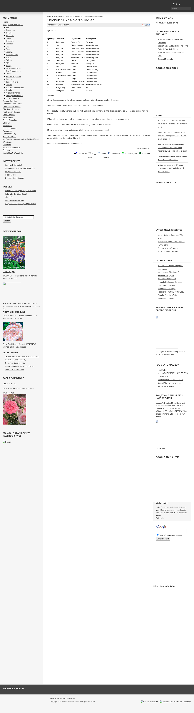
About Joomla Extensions (62, 699)
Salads (8, 74)
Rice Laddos (10, 175)
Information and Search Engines (171, 242)
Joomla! (53, 704)
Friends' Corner (9, 137)
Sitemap (6, 150)
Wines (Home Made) (14, 96)
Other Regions (9, 115)
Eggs (8, 49)
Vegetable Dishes (13, 93)
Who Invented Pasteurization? (170, 380)
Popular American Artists (168, 295)
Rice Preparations (13, 71)
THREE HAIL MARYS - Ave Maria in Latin (22, 356)
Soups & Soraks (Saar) (15, 87)
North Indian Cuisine (11, 112)
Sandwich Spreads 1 (13, 165)
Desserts (9, 44)
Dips (7, 46)
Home (49, 16)
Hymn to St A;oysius (166, 275)
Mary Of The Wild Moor (14, 369)
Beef (7, 27)
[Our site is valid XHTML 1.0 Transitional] (175, 702)
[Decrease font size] (179, 4)
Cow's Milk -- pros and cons (169, 383)
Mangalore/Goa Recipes (63, 16)
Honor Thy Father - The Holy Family (19, 366)
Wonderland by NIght (166, 289)
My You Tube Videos (11, 147)
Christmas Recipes (10, 109)
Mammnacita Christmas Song (170, 272)
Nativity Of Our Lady (166, 298)
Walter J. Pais (8, 393)
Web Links (7, 142)
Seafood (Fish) (12, 82)
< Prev (91, 157)
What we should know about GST (171, 52)
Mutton (8, 57)
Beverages (10, 30)
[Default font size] (176, 4)
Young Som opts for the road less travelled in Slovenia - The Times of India (172, 123)
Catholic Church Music (12, 104)
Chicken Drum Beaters (14, 178)
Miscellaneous (12, 55)
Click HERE (160, 448)
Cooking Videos (12, 98)
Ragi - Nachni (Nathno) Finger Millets (20, 204)
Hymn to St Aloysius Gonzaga (170, 282)
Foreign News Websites (167, 248)
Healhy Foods (163, 370)
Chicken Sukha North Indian (71, 19)
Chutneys (9, 41)
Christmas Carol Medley (15, 363)
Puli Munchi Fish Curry (14, 200)
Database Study (9, 134)
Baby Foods (8, 117)
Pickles (9, 60)
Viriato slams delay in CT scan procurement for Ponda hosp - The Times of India (172, 168)
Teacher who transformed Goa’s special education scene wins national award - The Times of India (172, 147)
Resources (7, 131)
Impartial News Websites (168, 251)
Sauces (9, 79)
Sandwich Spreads (13, 76)
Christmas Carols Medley (15, 360)
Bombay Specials (10, 101)
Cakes (8, 38)
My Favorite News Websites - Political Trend (21, 139)
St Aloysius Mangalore (167, 279)
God (159, 56)
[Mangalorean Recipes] (19, 6)
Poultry (77, 16)
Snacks (9, 85)
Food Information (10, 120)
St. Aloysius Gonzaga (166, 285)
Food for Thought (10, 128)
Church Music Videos (11, 106)
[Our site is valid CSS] (150, 702)
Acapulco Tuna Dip (13, 172)
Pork (7, 63)
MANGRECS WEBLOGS (13, 153)
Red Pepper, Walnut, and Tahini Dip (20, 168)
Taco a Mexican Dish (166, 386)
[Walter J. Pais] (14, 424)
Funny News (163, 245)
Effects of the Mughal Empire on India (20, 191)
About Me (7, 145)
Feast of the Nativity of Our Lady (171, 292)
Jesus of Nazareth (165, 59)
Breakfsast (10, 36)
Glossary (6, 123)
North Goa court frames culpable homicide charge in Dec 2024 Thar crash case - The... (172, 135)
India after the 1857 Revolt (16, 194)
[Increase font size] (173, 4)
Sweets (9, 90)
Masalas (9, 52)
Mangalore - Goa (54, 25)
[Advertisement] (98, 169)
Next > (106, 157)
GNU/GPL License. (90, 704)
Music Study (8, 126)
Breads (9, 33)
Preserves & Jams (13, 68)
